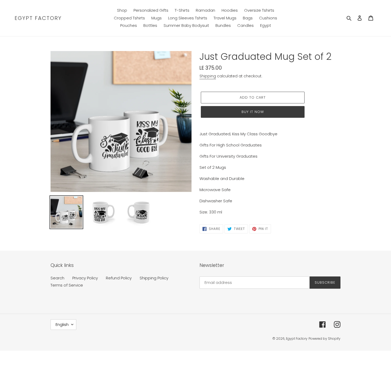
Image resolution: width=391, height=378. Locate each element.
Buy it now (253, 111)
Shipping (207, 76)
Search (57, 278)
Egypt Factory (38, 18)
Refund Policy (119, 278)
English (62, 324)
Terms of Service (67, 285)
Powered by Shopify (324, 338)
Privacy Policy (85, 278)
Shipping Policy (154, 278)
